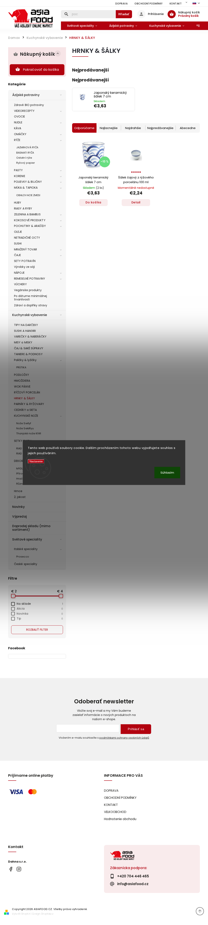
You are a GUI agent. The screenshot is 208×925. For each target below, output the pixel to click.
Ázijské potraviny (26, 95)
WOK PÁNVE (22, 387)
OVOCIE (19, 116)
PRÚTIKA (21, 367)
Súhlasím (167, 472)
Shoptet (25, 913)
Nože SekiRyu (25, 428)
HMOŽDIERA (22, 381)
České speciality (25, 564)
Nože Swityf (23, 423)
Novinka (40, 614)
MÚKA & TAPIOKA (26, 188)
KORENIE (19, 176)
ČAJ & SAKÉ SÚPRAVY (28, 348)
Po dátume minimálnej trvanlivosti (30, 297)
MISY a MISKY (23, 342)
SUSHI (18, 243)
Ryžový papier (25, 162)
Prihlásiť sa (136, 729)
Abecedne (188, 128)
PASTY (18, 170)
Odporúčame (84, 128)
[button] (113, 106)
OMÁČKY (20, 134)
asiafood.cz (18, 869)
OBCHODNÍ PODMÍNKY (148, 3)
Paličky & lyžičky (25, 360)
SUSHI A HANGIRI (25, 331)
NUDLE (18, 122)
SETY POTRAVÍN (25, 261)
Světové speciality (27, 539)
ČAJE (17, 255)
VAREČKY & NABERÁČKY (30, 336)
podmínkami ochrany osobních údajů (124, 737)
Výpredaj (19, 516)
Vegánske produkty (28, 290)
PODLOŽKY (21, 375)
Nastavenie (36, 461)
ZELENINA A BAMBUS (27, 214)
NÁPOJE (19, 273)
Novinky (18, 507)
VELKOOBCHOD (115, 812)
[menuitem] (82, 25)
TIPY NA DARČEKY (26, 325)
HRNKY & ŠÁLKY (24, 398)
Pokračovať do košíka (41, 69)
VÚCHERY (20, 284)
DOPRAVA (121, 3)
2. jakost (20, 497)
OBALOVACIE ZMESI (28, 195)
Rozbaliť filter (37, 630)
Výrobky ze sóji (24, 267)
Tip (40, 618)
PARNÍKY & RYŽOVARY (29, 404)
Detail (136, 202)
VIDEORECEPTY (24, 111)
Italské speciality (26, 549)
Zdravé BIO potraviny (29, 105)
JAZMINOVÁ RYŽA (27, 147)
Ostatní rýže (24, 157)
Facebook (10, 869)
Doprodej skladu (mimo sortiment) (31, 528)
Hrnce (18, 491)
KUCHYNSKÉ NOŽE (26, 416)
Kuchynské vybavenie (29, 315)
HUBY (17, 203)
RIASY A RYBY (23, 208)
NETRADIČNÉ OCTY (27, 238)
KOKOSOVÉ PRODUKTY (30, 220)
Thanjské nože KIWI (28, 433)
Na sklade (40, 604)
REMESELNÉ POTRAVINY (29, 279)
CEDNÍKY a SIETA (25, 410)
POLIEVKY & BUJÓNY (28, 182)
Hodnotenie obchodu (120, 819)
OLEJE (18, 232)
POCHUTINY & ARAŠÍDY (30, 226)
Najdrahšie (133, 128)
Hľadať (124, 14)
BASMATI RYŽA (25, 152)
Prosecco (22, 556)
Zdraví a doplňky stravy (30, 305)
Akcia (40, 609)
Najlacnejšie (109, 128)
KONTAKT (176, 3)
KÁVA (17, 128)
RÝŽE (17, 140)
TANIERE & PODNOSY (28, 354)
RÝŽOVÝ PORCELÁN (27, 392)
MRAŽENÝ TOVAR (25, 249)
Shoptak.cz (47, 913)
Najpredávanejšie (160, 128)
